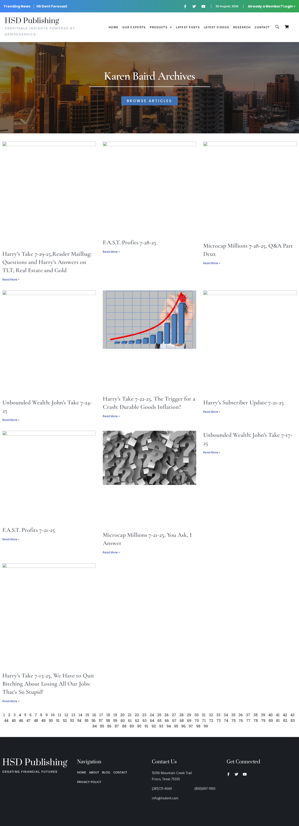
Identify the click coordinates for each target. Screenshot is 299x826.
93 (161, 725)
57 (101, 720)
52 (65, 720)
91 (146, 725)
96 (183, 725)
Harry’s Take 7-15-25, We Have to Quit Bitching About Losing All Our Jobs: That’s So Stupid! (48, 683)
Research (242, 27)
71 (204, 720)
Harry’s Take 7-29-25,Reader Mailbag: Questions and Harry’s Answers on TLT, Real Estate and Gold (47, 262)
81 (278, 720)
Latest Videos (216, 27)
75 (233, 720)
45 (14, 720)
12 (66, 714)
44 (6, 720)
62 (137, 720)
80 (271, 720)
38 (255, 714)
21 (130, 714)
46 (21, 720)
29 (189, 714)
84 (95, 725)
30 (196, 714)
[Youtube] (203, 6)
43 (292, 714)
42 (285, 714)
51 (58, 720)
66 (167, 720)
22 (137, 714)
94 (169, 725)
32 (211, 714)
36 (240, 714)
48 (36, 720)
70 (197, 720)
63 (144, 720)
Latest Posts (188, 27)
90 (139, 725)
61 (130, 720)
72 (211, 720)
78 (256, 720)
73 (219, 720)
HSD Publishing (32, 21)
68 (182, 720)
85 (102, 725)
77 (248, 720)
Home (113, 27)
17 (101, 714)
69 (189, 720)
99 (206, 725)
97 (191, 725)
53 (72, 720)
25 (159, 714)
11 (59, 714)
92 (154, 725)
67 (174, 720)
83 (293, 720)
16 (94, 714)
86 (109, 725)
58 (108, 720)
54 (79, 720)
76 (241, 720)
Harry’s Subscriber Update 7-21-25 (243, 402)
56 (94, 720)
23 (144, 714)
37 (248, 714)
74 (226, 720)
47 (28, 720)
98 (198, 725)
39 (263, 714)
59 (115, 720)
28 (181, 714)
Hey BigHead (235, 799)
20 (122, 714)
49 (43, 720)
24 (152, 714)
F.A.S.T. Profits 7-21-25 (28, 530)
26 (166, 714)
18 (108, 714)
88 (124, 725)
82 (285, 720)
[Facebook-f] (185, 6)
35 (233, 714)
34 (226, 714)
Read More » (10, 279)
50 (51, 720)
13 (73, 714)
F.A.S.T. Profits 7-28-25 (129, 242)
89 (132, 725)
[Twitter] (194, 6)
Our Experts (134, 27)
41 (278, 714)
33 (218, 714)
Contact (262, 27)
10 (53, 714)
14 (80, 714)
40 (270, 714)
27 (174, 714)
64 (152, 720)
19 (115, 714)
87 (117, 725)
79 (263, 720)
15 (87, 714)
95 (176, 725)
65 (159, 720)
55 (86, 720)
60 (123, 720)
